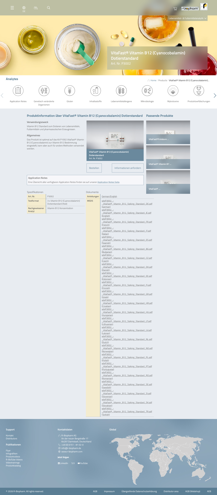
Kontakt (9, 435)
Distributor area (171, 491)
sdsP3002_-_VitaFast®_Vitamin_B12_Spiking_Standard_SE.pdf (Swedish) (127, 384)
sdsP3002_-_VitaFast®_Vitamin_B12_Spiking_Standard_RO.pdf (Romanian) (127, 375)
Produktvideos (13, 456)
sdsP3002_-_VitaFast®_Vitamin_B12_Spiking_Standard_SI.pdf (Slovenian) (126, 393)
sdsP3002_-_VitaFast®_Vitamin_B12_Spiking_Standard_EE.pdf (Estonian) (127, 276)
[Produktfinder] (36, 8)
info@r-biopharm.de (71, 448)
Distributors (11, 438)
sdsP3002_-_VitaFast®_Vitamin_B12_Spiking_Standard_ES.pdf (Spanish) (127, 240)
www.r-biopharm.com (71, 451)
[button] (214, 95)
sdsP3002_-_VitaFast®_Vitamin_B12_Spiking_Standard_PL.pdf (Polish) (127, 357)
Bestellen (94, 168)
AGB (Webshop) (192, 491)
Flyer (8, 450)
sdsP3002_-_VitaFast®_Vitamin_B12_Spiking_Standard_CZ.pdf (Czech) (127, 258)
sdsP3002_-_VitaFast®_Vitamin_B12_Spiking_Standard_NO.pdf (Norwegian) (127, 348)
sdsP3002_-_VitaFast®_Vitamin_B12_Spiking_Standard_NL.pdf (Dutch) (127, 339)
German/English (109, 196)
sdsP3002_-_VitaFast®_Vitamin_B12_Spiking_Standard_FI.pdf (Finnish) (126, 285)
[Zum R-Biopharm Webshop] (175, 9)
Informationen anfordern (128, 168)
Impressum (109, 491)
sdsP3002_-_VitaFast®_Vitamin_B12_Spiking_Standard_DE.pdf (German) (127, 203)
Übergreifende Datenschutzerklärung (139, 491)
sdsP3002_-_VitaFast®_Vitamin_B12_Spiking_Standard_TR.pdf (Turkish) (127, 411)
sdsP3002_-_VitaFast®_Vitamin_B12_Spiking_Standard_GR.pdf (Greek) (127, 294)
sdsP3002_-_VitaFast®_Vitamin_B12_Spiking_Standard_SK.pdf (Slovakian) (127, 402)
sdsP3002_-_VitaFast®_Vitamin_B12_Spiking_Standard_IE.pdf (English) (126, 213)
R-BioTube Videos (14, 459)
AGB (95, 491)
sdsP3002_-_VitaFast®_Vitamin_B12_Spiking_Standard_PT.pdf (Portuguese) (127, 366)
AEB (209, 491)
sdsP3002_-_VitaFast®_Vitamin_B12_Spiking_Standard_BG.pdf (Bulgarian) (127, 249)
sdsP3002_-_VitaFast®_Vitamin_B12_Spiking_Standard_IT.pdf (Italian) (126, 231)
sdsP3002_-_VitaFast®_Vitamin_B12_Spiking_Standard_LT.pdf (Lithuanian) (126, 321)
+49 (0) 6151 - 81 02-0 (72, 444)
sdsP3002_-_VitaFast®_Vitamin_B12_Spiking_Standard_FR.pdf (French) (127, 222)
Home (153, 80)
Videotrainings (13, 462)
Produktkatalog (13, 465)
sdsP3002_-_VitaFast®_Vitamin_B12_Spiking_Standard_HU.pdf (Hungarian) (127, 312)
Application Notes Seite (108, 182)
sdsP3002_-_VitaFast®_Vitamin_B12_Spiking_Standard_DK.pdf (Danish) (127, 267)
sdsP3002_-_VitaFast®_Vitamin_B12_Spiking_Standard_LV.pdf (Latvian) (127, 330)
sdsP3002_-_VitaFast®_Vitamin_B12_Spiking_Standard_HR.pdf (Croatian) (127, 303)
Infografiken (11, 453)
